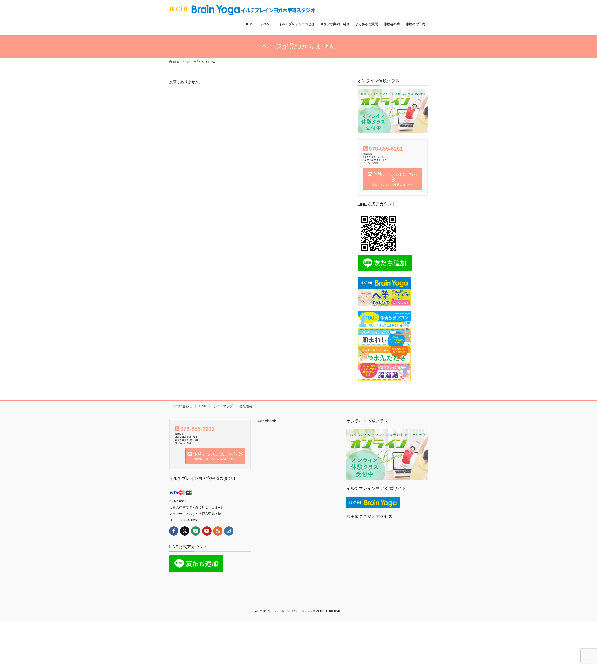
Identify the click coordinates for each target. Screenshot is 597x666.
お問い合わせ (182, 406)
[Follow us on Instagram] (228, 531)
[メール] (195, 531)
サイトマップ (223, 406)
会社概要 (245, 406)
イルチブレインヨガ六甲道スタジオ (202, 478)
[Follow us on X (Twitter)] (184, 531)
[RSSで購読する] (217, 531)
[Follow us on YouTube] (207, 531)
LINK (202, 406)
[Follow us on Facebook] (173, 531)
